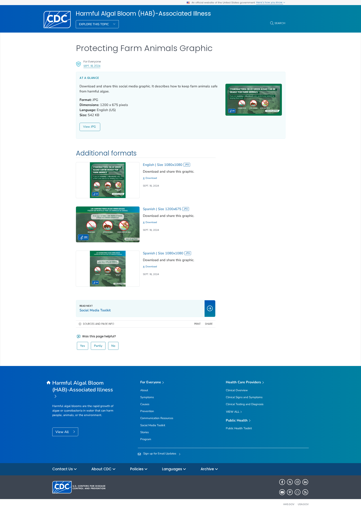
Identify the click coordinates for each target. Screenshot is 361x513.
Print (197, 324)
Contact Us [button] (63, 469)
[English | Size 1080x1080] (108, 180)
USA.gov (303, 504)
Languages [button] (172, 469)
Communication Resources (156, 418)
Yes (82, 346)
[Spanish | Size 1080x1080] (108, 268)
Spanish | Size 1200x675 (162, 209)
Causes (144, 404)
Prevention (147, 411)
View (86, 127)
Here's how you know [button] (269, 2)
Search (280, 23)
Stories (144, 432)
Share (209, 324)
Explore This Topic (94, 24)
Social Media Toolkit (152, 425)
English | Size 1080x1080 (162, 164)
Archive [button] (208, 469)
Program (145, 439)
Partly (98, 346)
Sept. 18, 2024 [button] (91, 66)
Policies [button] (137, 469)
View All (62, 432)
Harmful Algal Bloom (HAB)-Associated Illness (143, 13)
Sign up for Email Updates (159, 453)
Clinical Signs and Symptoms (244, 397)
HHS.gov (288, 504)
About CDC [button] (101, 469)
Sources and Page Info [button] (98, 324)
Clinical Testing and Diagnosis (244, 404)
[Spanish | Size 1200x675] (108, 224)
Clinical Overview (237, 390)
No (113, 346)
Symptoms (147, 397)
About (144, 390)
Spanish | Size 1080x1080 (163, 253)
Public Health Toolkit (239, 428)
